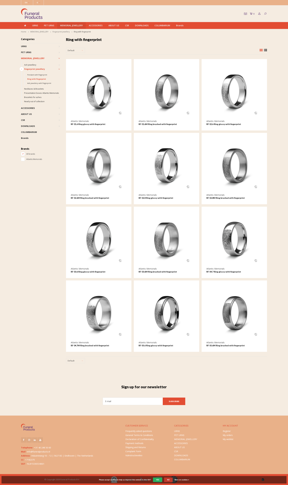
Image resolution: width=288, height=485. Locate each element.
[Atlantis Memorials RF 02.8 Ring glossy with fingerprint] (167, 165)
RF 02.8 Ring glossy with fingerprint (156, 198)
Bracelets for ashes (33, 97)
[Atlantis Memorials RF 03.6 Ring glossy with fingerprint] (99, 239)
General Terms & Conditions (139, 435)
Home (23, 31)
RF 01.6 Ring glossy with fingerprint (88, 124)
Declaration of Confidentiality (139, 439)
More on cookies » (182, 480)
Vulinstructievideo (133, 455)
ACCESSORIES (95, 25)
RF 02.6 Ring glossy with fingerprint (223, 124)
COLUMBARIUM (162, 25)
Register (227, 431)
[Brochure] (245, 13)
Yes (157, 480)
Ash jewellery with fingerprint (39, 83)
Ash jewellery (30, 65)
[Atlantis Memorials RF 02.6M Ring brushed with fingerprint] (99, 165)
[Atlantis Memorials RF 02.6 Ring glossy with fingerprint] (234, 92)
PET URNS (49, 25)
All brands (30, 154)
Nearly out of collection (34, 101)
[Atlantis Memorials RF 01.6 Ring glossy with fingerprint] (99, 92)
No (168, 480)
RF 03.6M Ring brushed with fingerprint (158, 271)
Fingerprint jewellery (61, 31)
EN (26, 2)
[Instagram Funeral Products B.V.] (29, 440)
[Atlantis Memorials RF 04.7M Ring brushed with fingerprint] (99, 313)
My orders (228, 435)
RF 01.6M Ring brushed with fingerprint (158, 124)
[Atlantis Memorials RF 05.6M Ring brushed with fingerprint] (234, 313)
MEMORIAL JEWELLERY (71, 25)
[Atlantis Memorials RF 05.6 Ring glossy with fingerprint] (167, 313)
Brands (179, 25)
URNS (35, 25)
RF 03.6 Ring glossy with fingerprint (88, 271)
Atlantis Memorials (34, 159)
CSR (127, 25)
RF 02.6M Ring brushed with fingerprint (90, 198)
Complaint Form (133, 451)
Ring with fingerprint (82, 31)
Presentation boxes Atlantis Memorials (41, 93)
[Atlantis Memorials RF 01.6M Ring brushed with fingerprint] (167, 92)
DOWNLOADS (141, 25)
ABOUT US (113, 25)
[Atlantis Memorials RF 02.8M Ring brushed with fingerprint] (234, 165)
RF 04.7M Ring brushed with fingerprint (90, 345)
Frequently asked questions (138, 431)
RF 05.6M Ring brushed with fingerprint (225, 345)
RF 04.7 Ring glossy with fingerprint (223, 271)
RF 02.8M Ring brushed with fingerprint (225, 198)
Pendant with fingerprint (37, 75)
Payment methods (134, 443)
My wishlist (228, 439)
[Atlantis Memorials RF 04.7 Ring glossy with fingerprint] (234, 239)
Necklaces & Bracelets (34, 89)
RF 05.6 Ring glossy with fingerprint (156, 345)
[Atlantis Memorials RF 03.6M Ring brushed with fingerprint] (167, 239)
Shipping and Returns (135, 447)
